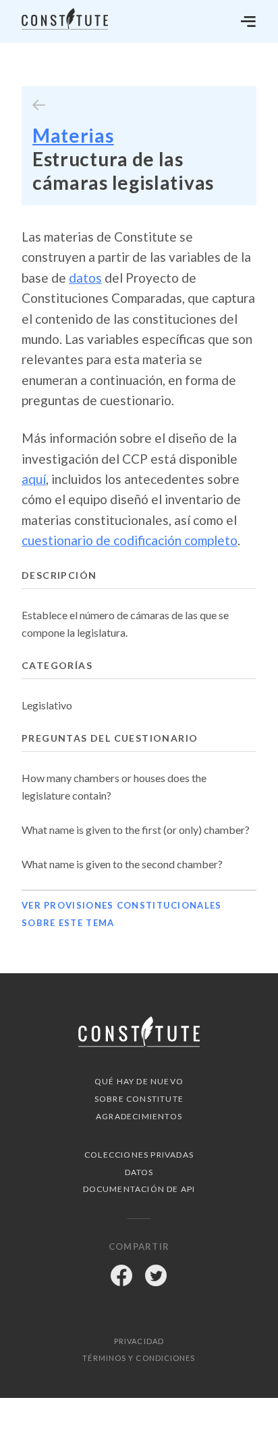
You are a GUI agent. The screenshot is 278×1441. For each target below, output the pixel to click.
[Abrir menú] (248, 21)
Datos (139, 1172)
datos (85, 277)
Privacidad (139, 1341)
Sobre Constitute (139, 1099)
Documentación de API (139, 1189)
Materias (73, 135)
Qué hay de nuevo (139, 1081)
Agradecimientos (139, 1116)
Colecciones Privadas (139, 1155)
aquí (34, 479)
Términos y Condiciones (138, 1358)
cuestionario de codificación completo (130, 540)
